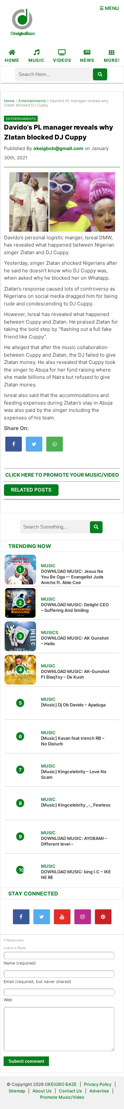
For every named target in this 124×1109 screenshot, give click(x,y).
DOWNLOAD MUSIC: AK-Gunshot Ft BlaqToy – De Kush (75, 674)
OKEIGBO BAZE (61, 1084)
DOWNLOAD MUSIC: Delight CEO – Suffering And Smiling (75, 607)
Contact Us (70, 1090)
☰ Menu (109, 8)
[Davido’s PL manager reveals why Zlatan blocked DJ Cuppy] (13, 444)
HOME (12, 60)
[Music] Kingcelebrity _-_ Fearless (75, 805)
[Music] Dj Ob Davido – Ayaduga (73, 704)
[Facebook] (21, 916)
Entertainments (32, 101)
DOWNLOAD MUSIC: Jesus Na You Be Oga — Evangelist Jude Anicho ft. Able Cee (72, 577)
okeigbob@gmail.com (58, 148)
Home (9, 101)
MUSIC (36, 60)
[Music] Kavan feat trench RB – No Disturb (72, 740)
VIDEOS (62, 60)
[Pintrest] (103, 916)
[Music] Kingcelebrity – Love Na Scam (73, 774)
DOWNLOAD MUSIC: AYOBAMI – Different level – (74, 841)
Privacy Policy (97, 1084)
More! (112, 60)
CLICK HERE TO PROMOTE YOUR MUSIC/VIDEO (62, 475)
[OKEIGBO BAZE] (22, 23)
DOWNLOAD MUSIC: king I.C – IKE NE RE (76, 874)
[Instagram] (82, 916)
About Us (42, 1090)
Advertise (99, 1090)
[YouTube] (62, 916)
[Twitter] (41, 916)
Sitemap (17, 1090)
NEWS (87, 60)
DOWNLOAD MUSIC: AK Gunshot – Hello (75, 640)
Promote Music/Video (62, 1097)
